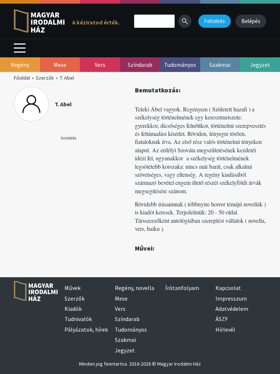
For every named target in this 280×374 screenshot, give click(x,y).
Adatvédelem (231, 308)
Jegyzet (125, 350)
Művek (73, 287)
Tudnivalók (78, 319)
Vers (120, 308)
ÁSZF (221, 319)
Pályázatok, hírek (86, 329)
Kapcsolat (228, 287)
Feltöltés (214, 21)
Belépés (250, 21)
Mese (121, 298)
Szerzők (45, 78)
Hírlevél (225, 329)
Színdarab (127, 319)
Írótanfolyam (182, 287)
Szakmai (125, 339)
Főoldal (22, 78)
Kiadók (73, 308)
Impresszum (231, 298)
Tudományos (131, 329)
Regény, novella (134, 287)
